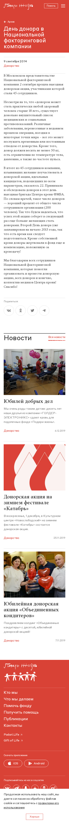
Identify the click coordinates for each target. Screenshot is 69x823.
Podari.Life (11, 734)
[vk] (9, 310)
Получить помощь (21, 712)
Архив (11, 22)
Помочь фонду (18, 706)
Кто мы (10, 693)
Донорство (11, 430)
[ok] (20, 310)
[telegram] (44, 310)
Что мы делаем (18, 699)
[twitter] (32, 310)
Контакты (13, 726)
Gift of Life (11, 740)
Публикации (16, 719)
